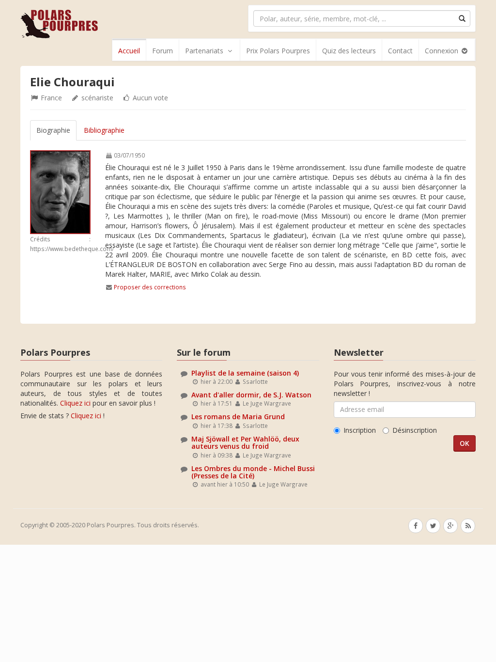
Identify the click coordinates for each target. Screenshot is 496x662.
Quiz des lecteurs (349, 50)
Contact (400, 50)
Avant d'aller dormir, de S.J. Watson (251, 394)
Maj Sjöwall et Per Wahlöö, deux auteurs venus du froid (245, 442)
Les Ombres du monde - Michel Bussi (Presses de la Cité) (253, 472)
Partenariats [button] (204, 50)
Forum (162, 50)
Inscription (359, 430)
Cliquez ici (75, 403)
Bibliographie (104, 130)
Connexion (442, 50)
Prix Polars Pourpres (278, 50)
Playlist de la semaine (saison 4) (245, 373)
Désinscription (414, 430)
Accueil (129, 50)
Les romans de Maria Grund (238, 416)
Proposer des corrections (150, 287)
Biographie (53, 130)
